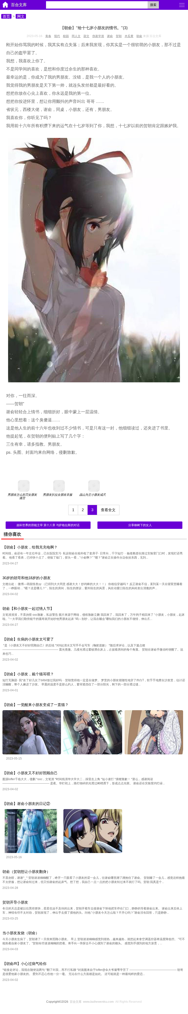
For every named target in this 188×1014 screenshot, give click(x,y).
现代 (57, 36)
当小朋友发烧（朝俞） (20, 933)
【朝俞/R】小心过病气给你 (24, 963)
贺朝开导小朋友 (15, 902)
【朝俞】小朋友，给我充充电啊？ (30, 547)
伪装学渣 (98, 36)
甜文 (86, 36)
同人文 (76, 36)
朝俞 (139, 36)
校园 (66, 36)
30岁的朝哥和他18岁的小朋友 (26, 578)
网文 (20, 16)
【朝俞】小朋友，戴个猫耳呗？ (28, 674)
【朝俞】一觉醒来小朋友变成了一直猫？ (35, 705)
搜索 (153, 5)
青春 (48, 36)
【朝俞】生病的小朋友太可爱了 (28, 639)
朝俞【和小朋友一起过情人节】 (28, 608)
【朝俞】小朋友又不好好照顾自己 (30, 773)
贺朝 (119, 36)
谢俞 (110, 36)
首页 (6, 16)
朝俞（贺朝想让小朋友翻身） (26, 871)
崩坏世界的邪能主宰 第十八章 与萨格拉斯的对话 (48, 525)
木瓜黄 (129, 36)
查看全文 (108, 510)
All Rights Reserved (106, 1001)
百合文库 (19, 5)
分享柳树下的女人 (140, 525)
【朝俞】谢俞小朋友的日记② (26, 803)
